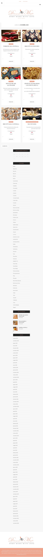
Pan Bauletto (15, 246)
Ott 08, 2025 (21, 323)
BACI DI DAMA (32, 124)
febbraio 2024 (15, 367)
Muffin (14, 244)
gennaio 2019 (15, 513)
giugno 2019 (15, 501)
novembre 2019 (16, 489)
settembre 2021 (16, 435)
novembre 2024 (16, 350)
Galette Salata (15, 224)
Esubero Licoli (15, 217)
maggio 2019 (15, 503)
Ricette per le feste (16, 283)
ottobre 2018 (15, 520)
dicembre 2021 (15, 428)
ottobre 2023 (15, 374)
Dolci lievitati (15, 212)
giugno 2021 (15, 442)
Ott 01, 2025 (21, 328)
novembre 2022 (16, 401)
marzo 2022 (15, 421)
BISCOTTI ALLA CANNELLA (11, 124)
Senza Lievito (15, 290)
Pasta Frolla (15, 263)
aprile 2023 (15, 389)
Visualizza (11, 61)
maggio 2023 (15, 386)
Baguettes (15, 168)
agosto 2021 (15, 438)
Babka (14, 166)
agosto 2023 (15, 379)
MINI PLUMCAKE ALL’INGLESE (11, 84)
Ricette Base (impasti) (17, 280)
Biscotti (14, 173)
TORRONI (15, 300)
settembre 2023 (16, 377)
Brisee (14, 178)
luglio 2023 (15, 382)
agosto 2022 (15, 408)
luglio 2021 (15, 440)
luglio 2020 (15, 469)
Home (20, 1)
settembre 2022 (16, 406)
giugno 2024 (15, 357)
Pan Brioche (15, 249)
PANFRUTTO (15, 261)
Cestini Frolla (15, 180)
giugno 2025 (15, 343)
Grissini (14, 232)
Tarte (14, 295)
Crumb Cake (15, 200)
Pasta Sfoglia (15, 268)
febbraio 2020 (15, 481)
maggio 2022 (15, 416)
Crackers (14, 193)
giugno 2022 (15, 413)
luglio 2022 (15, 411)
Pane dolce (15, 256)
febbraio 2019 (15, 511)
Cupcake (14, 202)
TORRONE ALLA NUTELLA (11, 46)
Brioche (14, 176)
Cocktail (14, 190)
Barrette (14, 171)
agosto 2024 (15, 355)
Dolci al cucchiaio (16, 210)
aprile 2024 (15, 362)
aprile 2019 (15, 506)
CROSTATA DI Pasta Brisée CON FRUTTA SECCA (32, 84)
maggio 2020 (15, 474)
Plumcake (11, 81)
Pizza (14, 275)
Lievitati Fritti (15, 239)
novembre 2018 (16, 518)
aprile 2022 (15, 418)
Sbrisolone (15, 285)
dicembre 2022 (15, 399)
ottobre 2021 (15, 433)
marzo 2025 (15, 345)
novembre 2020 (16, 459)
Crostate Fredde (16, 197)
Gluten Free (15, 227)
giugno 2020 (15, 472)
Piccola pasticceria (16, 273)
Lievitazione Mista (16, 241)
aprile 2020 (15, 476)
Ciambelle (15, 185)
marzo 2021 (15, 450)
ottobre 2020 (15, 462)
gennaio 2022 (15, 425)
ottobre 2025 (15, 338)
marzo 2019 (15, 508)
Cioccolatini (15, 188)
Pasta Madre (15, 266)
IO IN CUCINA (25, 1)
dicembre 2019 (15, 486)
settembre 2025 (16, 340)
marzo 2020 (15, 479)
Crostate (32, 81)
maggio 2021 (15, 445)
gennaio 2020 (15, 484)
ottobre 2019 (15, 491)
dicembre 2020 (15, 457)
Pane (14, 253)
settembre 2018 (16, 523)
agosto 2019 (15, 496)
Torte (14, 302)
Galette (14, 222)
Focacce (14, 219)
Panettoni (15, 258)
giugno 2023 (15, 384)
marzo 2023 (15, 391)
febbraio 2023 (15, 394)
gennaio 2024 (15, 369)
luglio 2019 (15, 498)
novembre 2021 (16, 430)
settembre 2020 (16, 464)
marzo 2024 (15, 365)
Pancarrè (14, 251)
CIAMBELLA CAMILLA (23, 327)
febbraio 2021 (15, 452)
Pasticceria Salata (16, 270)
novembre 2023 (16, 372)
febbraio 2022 (15, 423)
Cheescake (15, 183)
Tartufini (14, 297)
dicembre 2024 (15, 348)
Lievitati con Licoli (16, 236)
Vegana (14, 307)
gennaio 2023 (15, 396)
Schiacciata (15, 287)
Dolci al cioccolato (16, 207)
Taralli (14, 292)
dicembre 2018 (15, 515)
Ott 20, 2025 (21, 317)
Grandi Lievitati (15, 229)
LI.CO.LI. (14, 234)
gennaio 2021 (15, 455)
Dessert (14, 205)
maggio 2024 (15, 360)
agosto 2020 (15, 467)
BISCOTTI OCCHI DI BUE (32, 46)
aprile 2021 (15, 447)
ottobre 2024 (15, 352)
